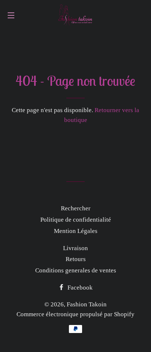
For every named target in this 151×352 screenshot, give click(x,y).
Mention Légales (75, 230)
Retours (76, 259)
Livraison (75, 248)
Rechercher (76, 208)
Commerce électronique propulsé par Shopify (75, 314)
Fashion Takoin (87, 304)
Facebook (79, 287)
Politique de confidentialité (75, 219)
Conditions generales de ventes (75, 270)
